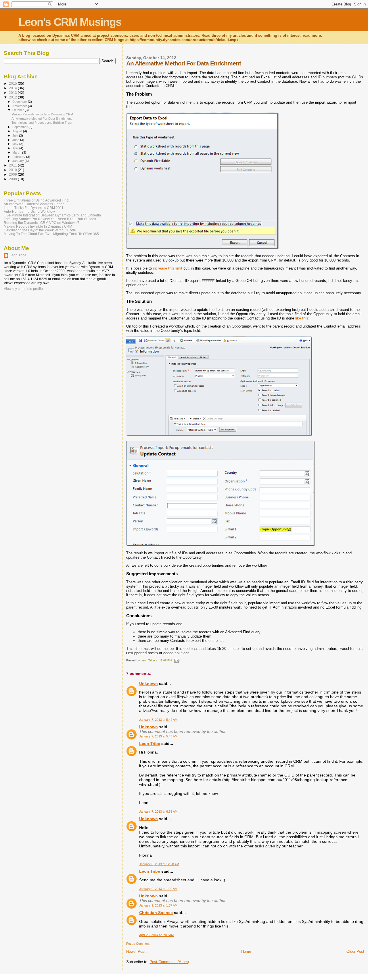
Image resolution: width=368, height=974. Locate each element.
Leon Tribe (149, 743)
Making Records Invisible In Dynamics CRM (42, 114)
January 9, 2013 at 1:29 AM (158, 888)
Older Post (355, 951)
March (17, 152)
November (20, 106)
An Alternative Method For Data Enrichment (42, 118)
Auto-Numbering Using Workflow (29, 211)
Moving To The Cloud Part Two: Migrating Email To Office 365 (51, 234)
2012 (13, 97)
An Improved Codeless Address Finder (34, 204)
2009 (13, 174)
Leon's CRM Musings (69, 22)
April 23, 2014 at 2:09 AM (156, 935)
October (18, 110)
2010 (13, 170)
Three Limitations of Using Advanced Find (36, 200)
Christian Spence (156, 912)
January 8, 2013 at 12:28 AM (159, 864)
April (15, 148)
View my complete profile (23, 289)
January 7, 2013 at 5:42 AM (158, 719)
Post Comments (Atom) (169, 962)
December (20, 101)
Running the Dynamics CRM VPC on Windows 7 (41, 222)
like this (301, 318)
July (15, 135)
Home (246, 951)
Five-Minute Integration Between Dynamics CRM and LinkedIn (52, 215)
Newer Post (135, 951)
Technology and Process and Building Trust (42, 122)
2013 (13, 92)
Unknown (148, 683)
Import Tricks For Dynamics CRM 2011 (34, 208)
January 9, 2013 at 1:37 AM (158, 905)
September (20, 127)
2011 (13, 165)
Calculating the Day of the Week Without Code (40, 230)
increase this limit (167, 268)
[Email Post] (176, 660)
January (18, 160)
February (19, 156)
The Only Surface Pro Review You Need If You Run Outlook (50, 219)
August (17, 131)
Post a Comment (138, 943)
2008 (13, 179)
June (16, 140)
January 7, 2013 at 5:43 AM (158, 736)
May (15, 144)
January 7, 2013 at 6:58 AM (158, 811)
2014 (13, 88)
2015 (13, 83)
